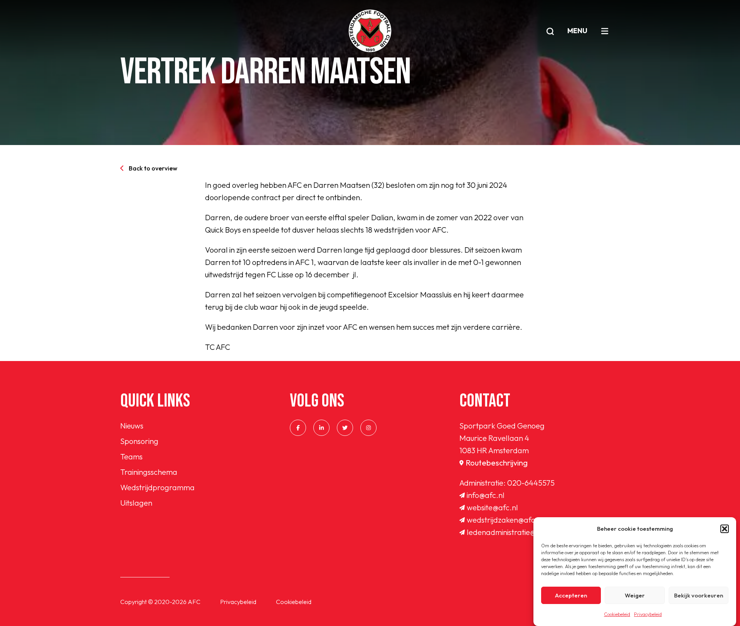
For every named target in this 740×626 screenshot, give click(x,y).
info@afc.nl (486, 495)
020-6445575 (531, 483)
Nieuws (131, 425)
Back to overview (153, 168)
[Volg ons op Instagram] (368, 428)
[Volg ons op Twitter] (345, 428)
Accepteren (571, 595)
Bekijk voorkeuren (698, 595)
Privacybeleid (648, 614)
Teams (131, 456)
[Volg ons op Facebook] (298, 428)
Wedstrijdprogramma (157, 487)
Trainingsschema (148, 472)
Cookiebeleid (617, 614)
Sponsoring (139, 441)
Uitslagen (136, 503)
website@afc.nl (492, 507)
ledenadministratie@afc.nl (511, 532)
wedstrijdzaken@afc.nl (505, 520)
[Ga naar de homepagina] (370, 30)
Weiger (635, 595)
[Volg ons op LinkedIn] (321, 428)
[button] (724, 529)
